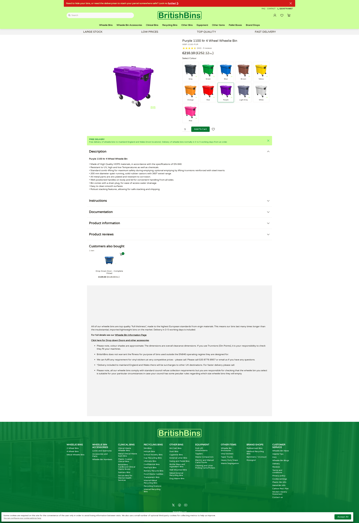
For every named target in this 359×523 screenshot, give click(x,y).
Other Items (218, 25)
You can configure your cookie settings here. (22, 518)
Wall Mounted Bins (178, 470)
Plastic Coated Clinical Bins (125, 460)
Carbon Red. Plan (280, 488)
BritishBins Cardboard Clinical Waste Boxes (126, 466)
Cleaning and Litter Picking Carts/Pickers (205, 466)
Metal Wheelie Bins (75, 454)
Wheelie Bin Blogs (280, 460)
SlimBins (148, 448)
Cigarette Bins (176, 454)
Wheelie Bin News (280, 451)
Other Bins (187, 25)
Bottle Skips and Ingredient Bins (177, 465)
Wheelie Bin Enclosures (226, 449)
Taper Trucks (227, 457)
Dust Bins (173, 451)
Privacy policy (278, 475)
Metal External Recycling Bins (176, 474)
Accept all (342, 516)
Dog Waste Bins (176, 478)
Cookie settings (279, 479)
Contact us (277, 497)
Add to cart (200, 129)
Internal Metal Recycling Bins (150, 481)
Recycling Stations (152, 486)
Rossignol (251, 460)
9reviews (207, 48)
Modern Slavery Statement (279, 493)
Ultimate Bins (150, 461)
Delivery (276, 463)
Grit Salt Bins (175, 448)
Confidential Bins (152, 464)
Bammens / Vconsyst (257, 457)
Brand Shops (253, 25)
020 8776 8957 (286, 9)
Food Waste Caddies (153, 474)
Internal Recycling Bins (152, 490)
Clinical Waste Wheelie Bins (124, 449)
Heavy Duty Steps (229, 460)
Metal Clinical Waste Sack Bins (127, 454)
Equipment (202, 25)
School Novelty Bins (153, 454)
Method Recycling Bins (255, 452)
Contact (271, 9)
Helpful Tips (277, 454)
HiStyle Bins (149, 451)
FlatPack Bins (150, 467)
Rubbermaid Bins (255, 448)
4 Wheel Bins (73, 451)
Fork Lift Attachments (201, 449)
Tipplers (199, 453)
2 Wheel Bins (73, 448)
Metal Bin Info (279, 485)
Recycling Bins (169, 25)
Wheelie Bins (106, 25)
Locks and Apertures (102, 451)
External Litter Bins (178, 458)
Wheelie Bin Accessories (129, 25)
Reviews (276, 467)
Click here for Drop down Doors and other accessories (120, 340)
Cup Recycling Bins (153, 458)
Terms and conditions (277, 471)
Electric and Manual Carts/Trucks (204, 461)
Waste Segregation (230, 463)
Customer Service (278, 446)
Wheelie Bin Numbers (102, 459)
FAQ (263, 9)
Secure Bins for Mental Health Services (125, 477)
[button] (288, 15)
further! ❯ (173, 3)
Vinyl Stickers (227, 453)
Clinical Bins (152, 25)
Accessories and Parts (100, 455)
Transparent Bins (151, 477)
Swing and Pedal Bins (179, 461)
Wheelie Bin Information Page (131, 335)
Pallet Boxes (235, 25)
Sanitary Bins (124, 472)
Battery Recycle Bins (153, 471)
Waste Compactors (204, 457)
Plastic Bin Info (279, 482)
